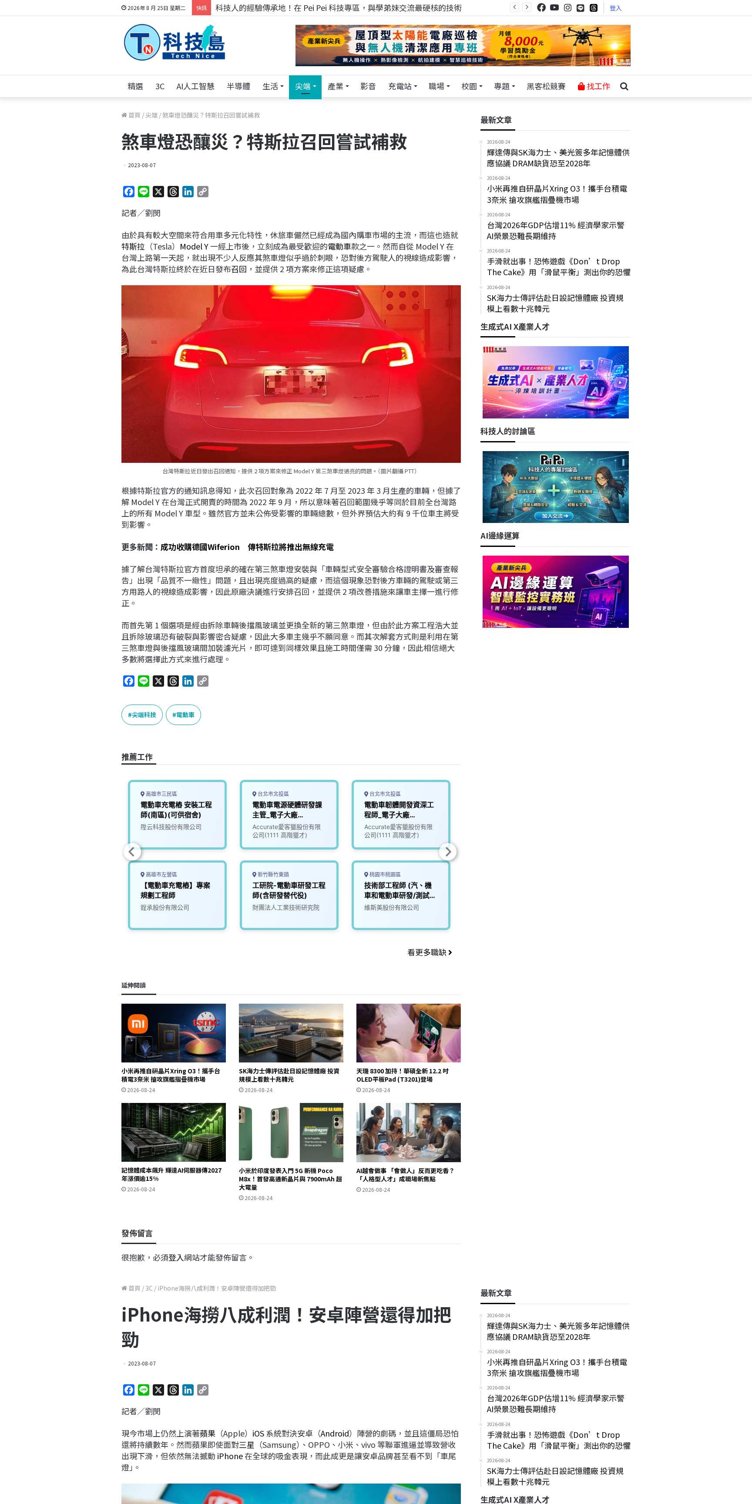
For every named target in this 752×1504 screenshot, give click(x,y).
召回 (239, 268)
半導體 (238, 85)
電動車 (339, 246)
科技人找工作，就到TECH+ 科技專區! (281, 7)
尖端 (303, 85)
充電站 (400, 85)
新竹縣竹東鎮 (272, 874)
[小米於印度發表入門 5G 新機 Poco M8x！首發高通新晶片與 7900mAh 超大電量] (291, 1132)
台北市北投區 (272, 794)
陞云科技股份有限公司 (171, 826)
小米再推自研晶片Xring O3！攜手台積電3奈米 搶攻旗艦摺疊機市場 (170, 1074)
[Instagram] (567, 7)
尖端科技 (144, 714)
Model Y (194, 246)
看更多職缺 (427, 952)
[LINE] (580, 8)
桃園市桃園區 (384, 874)
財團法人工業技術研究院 (285, 907)
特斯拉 (133, 246)
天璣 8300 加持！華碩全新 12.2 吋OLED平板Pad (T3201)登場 (402, 1074)
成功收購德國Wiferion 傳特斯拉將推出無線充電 (247, 546)
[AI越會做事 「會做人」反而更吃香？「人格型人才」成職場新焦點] (408, 1132)
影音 (368, 85)
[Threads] (593, 7)
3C (159, 85)
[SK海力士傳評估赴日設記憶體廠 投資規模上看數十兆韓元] (291, 1033)
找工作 (597, 85)
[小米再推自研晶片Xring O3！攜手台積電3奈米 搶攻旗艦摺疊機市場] (173, 1033)
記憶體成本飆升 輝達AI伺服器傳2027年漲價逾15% (171, 1174)
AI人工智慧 (196, 85)
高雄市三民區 (160, 794)
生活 (270, 85)
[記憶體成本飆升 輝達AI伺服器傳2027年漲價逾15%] (173, 1132)
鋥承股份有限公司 (165, 907)
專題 (502, 85)
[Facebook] (541, 7)
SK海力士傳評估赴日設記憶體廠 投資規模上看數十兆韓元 (289, 1074)
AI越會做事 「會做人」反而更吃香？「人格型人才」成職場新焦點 (405, 1174)
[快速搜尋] (624, 86)
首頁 (134, 115)
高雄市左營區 (160, 874)
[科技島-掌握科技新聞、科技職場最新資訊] (174, 42)
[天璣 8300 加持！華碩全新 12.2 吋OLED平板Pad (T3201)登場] (408, 1033)
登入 (616, 7)
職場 (436, 85)
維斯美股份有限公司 (391, 907)
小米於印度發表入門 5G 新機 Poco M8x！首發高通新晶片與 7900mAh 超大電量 (290, 1178)
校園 (469, 85)
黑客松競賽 (546, 85)
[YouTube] (554, 7)
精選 (135, 85)
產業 (335, 85)
